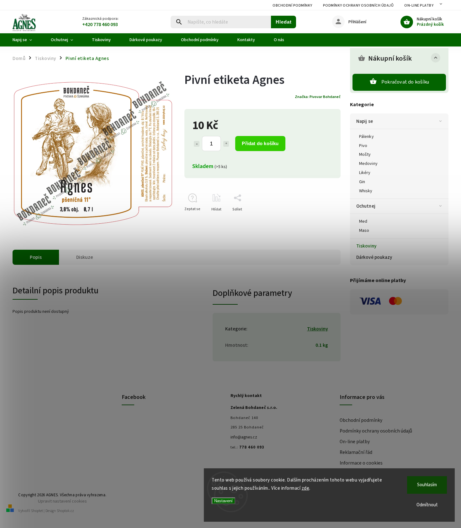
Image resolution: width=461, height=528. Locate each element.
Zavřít (321, 220)
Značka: (318, 97)
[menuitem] (27, 39)
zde (306, 488)
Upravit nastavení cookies (62, 501)
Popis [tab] (36, 257)
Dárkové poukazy (374, 257)
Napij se (364, 121)
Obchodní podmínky (292, 5)
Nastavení (223, 500)
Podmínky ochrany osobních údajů (358, 5)
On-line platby (418, 5)
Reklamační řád (356, 452)
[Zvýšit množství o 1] (226, 144)
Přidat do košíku (260, 143)
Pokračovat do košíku (405, 82)
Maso (364, 230)
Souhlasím (427, 485)
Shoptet (37, 511)
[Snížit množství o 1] (196, 144)
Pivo (363, 146)
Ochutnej (365, 206)
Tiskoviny (366, 245)
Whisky (366, 191)
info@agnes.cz (243, 437)
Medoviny (368, 164)
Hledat (284, 21)
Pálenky (366, 136)
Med (363, 221)
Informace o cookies (361, 463)
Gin (362, 182)
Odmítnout (427, 505)
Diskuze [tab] (84, 257)
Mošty (365, 154)
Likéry (365, 173)
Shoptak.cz (65, 511)
